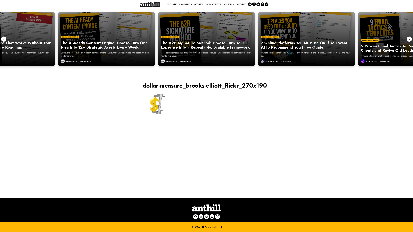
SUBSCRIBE (241, 4)
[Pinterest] (262, 4)
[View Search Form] (272, 4)
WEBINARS (198, 4)
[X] (217, 216)
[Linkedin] (258, 4)
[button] (3, 39)
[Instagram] (254, 4)
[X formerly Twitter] (266, 4)
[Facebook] (250, 4)
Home (168, 4)
